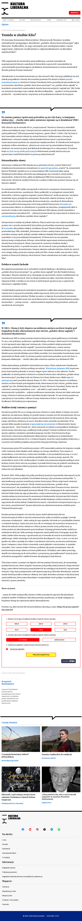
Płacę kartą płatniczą (41, 655)
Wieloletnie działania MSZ (58, 368)
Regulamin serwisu (8, 868)
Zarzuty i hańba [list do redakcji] (57, 754)
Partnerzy (5, 887)
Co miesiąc (23, 640)
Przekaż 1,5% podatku (10, 900)
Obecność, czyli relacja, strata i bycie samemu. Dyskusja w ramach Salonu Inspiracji (18, 797)
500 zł (17, 624)
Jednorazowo (59, 640)
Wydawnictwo (61, 20)
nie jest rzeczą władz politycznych (22, 151)
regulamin (21, 649)
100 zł (65, 624)
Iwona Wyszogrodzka (10, 760)
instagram (37, 829)
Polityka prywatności (9, 872)
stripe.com (68, 661)
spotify (59, 829)
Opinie (49, 20)
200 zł (41, 624)
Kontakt (5, 844)
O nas (4, 840)
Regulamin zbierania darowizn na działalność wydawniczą (22, 876)
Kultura (22, 20)
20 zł (41, 630)
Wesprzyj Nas (7, 895)
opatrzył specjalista (49, 168)
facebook (23, 829)
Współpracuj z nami (9, 891)
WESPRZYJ (74, 12)
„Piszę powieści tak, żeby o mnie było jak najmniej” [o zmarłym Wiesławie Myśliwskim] (59, 797)
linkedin (51, 829)
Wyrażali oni (66, 204)
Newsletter (6, 849)
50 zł (16, 630)
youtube (30, 829)
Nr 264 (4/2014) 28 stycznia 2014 (13, 30)
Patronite (5, 904)
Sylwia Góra (46, 802)
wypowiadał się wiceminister (43, 424)
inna (65, 630)
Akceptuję (17, 649)
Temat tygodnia (8, 20)
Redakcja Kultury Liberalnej (12, 803)
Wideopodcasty (35, 20)
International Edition (9, 853)
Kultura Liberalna (15, 8)
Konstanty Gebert (49, 758)
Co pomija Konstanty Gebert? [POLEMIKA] (15, 755)
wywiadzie (9, 228)
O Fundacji (6, 857)
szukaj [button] (77, 20)
